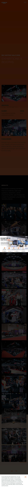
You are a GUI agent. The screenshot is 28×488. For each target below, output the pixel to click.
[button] (25, 238)
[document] (14, 244)
